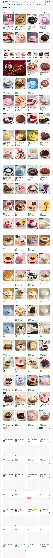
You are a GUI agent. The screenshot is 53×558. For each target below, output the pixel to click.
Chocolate (8, 12)
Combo (4, 12)
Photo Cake (13, 12)
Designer (27, 12)
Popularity (45, 12)
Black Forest (18, 12)
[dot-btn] (11, 42)
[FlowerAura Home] (6, 2)
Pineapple (23, 12)
